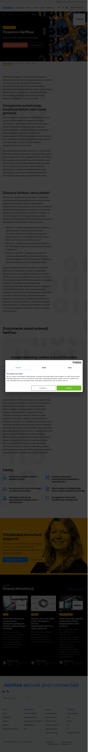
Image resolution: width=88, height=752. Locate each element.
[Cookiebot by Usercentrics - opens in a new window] (73, 362)
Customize (43, 388)
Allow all (69, 388)
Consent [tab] (18, 367)
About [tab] (70, 367)
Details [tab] (44, 367)
